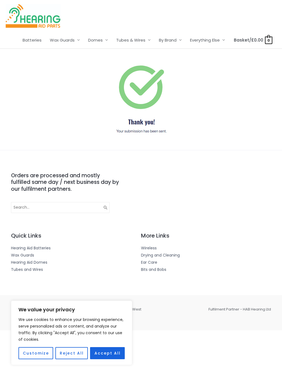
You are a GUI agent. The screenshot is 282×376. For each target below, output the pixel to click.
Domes (95, 40)
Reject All (72, 353)
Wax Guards (62, 40)
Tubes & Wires (130, 40)
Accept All (107, 353)
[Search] (106, 207)
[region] (71, 333)
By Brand (168, 40)
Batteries (32, 40)
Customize (36, 353)
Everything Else (205, 40)
